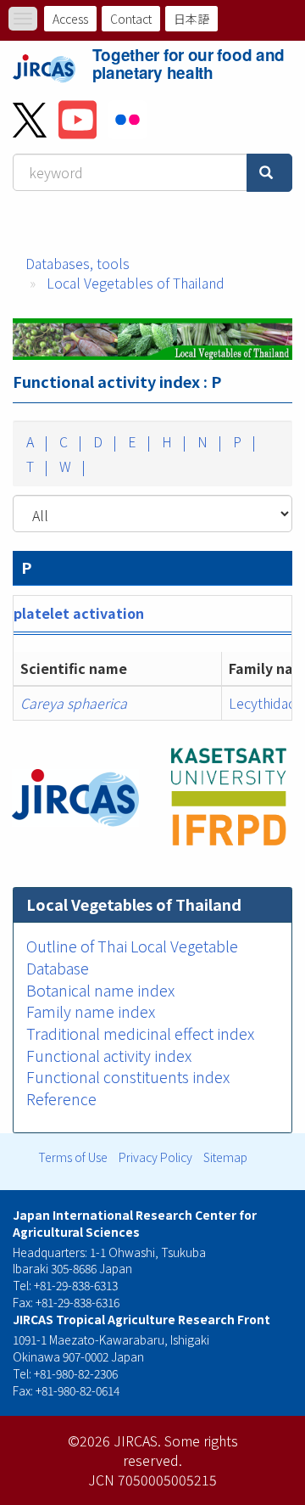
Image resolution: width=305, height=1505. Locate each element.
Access (70, 18)
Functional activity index (108, 1055)
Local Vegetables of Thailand (136, 282)
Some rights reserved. (180, 1450)
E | (138, 441)
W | (71, 466)
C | (69, 441)
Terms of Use (73, 1156)
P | (243, 441)
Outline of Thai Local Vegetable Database (132, 957)
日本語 (191, 18)
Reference (61, 1098)
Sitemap (225, 1156)
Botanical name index (100, 990)
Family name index (90, 1011)
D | (103, 441)
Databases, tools (77, 263)
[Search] (269, 173)
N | (208, 441)
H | (172, 441)
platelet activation (79, 613)
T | (35, 466)
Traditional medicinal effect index (140, 1033)
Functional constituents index (128, 1076)
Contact (131, 18)
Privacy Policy (155, 1156)
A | (35, 441)
